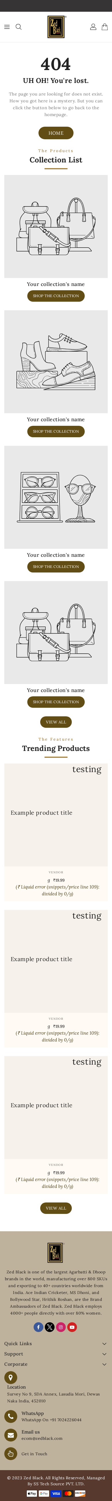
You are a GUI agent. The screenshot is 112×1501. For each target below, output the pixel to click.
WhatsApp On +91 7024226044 (52, 1419)
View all (56, 722)
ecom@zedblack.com (42, 1438)
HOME (56, 133)
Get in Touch (34, 1453)
